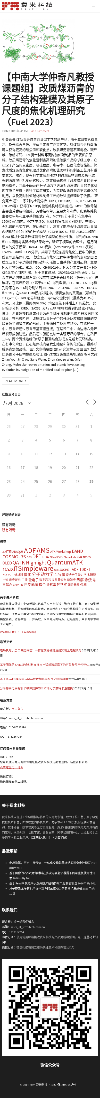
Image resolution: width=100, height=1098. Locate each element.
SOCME (64, 570)
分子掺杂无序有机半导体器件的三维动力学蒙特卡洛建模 (36, 688)
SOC (56, 570)
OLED (7, 563)
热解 (80, 579)
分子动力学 (43, 574)
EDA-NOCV (56, 557)
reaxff (9, 568)
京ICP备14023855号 (62, 1085)
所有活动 (9, 530)
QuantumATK (65, 562)
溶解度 (71, 580)
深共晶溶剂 (59, 580)
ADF (30, 550)
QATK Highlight (29, 562)
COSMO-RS (14, 557)
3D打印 (7, 552)
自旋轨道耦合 (35, 584)
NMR (79, 557)
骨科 (83, 584)
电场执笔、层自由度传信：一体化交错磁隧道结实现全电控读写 (41, 650)
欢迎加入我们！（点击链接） (19, 632)
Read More (15, 381)
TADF (74, 569)
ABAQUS (17, 552)
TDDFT (85, 569)
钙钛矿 (62, 584)
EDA (45, 557)
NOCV (87, 557)
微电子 (33, 580)
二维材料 (17, 575)
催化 (27, 574)
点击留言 (17, 709)
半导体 (59, 574)
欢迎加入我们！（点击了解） (50, 837)
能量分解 (18, 585)
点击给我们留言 (24, 922)
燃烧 (88, 579)
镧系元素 (73, 585)
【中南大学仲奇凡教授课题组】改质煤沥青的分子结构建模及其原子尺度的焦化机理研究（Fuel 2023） (48, 99)
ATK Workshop (60, 551)
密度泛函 (15, 580)
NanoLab (70, 557)
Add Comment (40, 131)
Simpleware (35, 568)
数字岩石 (45, 580)
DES (29, 557)
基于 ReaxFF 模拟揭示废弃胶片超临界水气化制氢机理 (34, 679)
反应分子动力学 (76, 575)
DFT (37, 556)
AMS (43, 550)
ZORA (6, 574)
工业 (24, 580)
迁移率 (51, 585)
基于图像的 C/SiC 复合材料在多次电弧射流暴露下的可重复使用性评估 (44, 664)
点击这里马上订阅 (11, 767)
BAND (77, 551)
